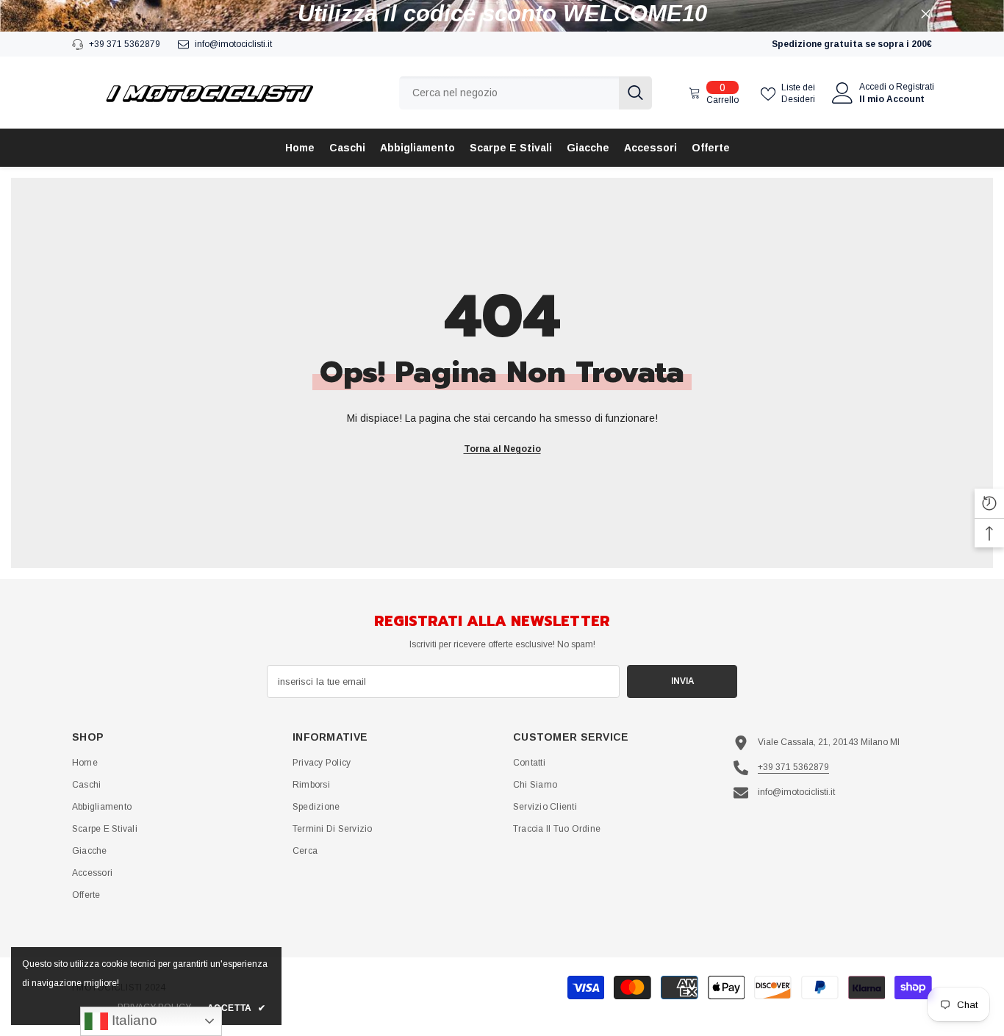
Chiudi (925, 14)
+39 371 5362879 (124, 44)
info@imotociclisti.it (233, 44)
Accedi (872, 86)
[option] (502, 14)
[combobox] (509, 92)
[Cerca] (525, 92)
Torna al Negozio (502, 449)
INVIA (682, 681)
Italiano (132, 1020)
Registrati (915, 86)
